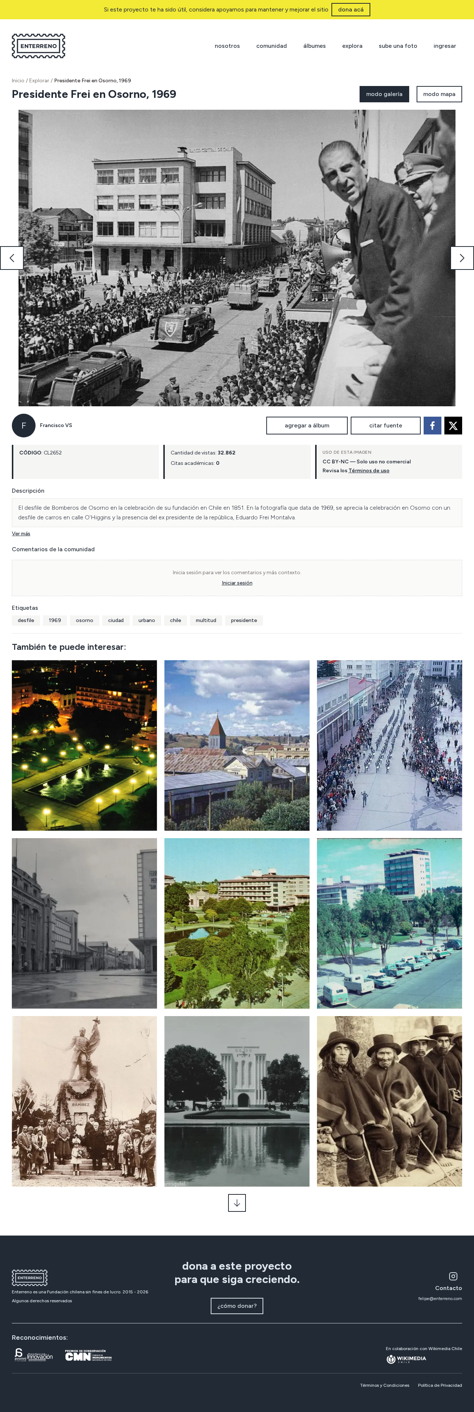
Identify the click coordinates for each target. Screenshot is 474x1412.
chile (175, 620)
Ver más (21, 533)
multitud (206, 620)
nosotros (227, 45)
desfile (26, 620)
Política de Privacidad (440, 1385)
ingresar (445, 45)
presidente (244, 620)
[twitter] (453, 425)
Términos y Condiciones (384, 1385)
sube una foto (398, 45)
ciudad (116, 620)
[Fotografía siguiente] (462, 258)
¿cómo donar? (237, 1305)
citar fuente (385, 425)
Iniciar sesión (237, 583)
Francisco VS (56, 425)
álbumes (314, 45)
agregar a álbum (307, 425)
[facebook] (432, 425)
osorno (84, 620)
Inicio (18, 80)
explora (352, 45)
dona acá (351, 9)
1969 (55, 620)
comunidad (271, 45)
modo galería (384, 93)
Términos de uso (369, 470)
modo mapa (439, 93)
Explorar (39, 80)
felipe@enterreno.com (440, 1298)
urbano (146, 620)
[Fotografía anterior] (12, 258)
